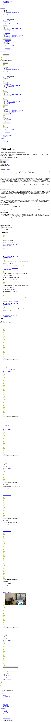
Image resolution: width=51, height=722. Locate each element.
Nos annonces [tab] (3, 162)
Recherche (2, 324)
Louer (4, 698)
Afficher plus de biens (4, 681)
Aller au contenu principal (8, 1)
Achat (12, 326)
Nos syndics (5, 705)
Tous (3, 326)
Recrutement (5, 6)
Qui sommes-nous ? (9, 44)
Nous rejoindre (6, 706)
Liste (4, 323)
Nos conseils (7, 33)
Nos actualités (8, 40)
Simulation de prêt (6, 697)
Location (8, 326)
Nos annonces (8, 22)
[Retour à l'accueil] (2, 8)
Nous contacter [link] (3, 157)
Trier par (2, 321)
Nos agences (7, 48)
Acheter (4, 695)
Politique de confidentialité (8, 719)
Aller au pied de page (7, 2)
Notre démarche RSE (9, 45)
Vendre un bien (8, 11)
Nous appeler (9, 157)
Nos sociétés (7, 46)
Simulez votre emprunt (9, 24)
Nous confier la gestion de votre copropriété (14, 35)
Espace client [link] (15, 157)
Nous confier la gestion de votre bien (12, 30)
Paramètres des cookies (7, 720)
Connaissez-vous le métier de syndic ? (12, 36)
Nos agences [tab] (3, 161)
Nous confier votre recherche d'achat (12, 23)
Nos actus (5, 710)
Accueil (4, 140)
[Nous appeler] (7, 164)
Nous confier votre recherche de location (13, 28)
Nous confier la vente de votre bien (12, 12)
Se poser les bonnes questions (11, 31)
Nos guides (7, 41)
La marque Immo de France (10, 49)
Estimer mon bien (6, 20)
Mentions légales (6, 718)
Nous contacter (6, 713)
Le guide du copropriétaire (10, 37)
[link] (6, 53)
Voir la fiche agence (7, 245)
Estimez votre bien (6, 696)
